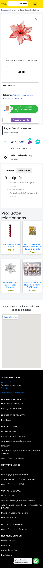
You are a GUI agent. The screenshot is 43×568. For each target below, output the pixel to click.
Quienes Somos (8, 382)
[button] (35, 4)
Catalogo (5, 388)
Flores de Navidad (13, 98)
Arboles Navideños (22, 95)
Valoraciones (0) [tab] (24, 170)
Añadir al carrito (21, 120)
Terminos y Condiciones (12, 393)
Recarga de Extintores (11, 408)
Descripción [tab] (10, 170)
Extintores (6, 420)
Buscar (23, 4)
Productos (5, 10)
